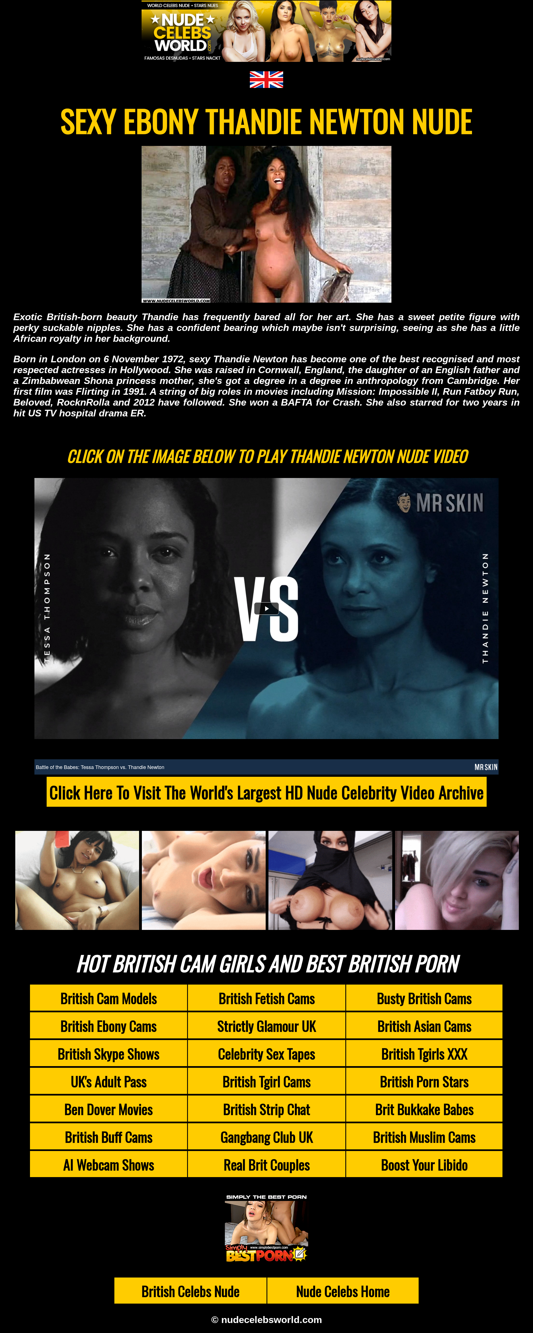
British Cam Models (109, 997)
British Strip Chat (266, 1108)
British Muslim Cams (424, 1136)
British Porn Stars (424, 1081)
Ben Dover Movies (108, 1108)
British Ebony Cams (109, 1025)
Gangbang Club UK (267, 1136)
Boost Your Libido (424, 1164)
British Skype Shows (108, 1053)
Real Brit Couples (267, 1164)
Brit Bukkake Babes (424, 1108)
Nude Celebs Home (343, 1290)
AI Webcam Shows (108, 1164)
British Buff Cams (108, 1136)
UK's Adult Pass (109, 1081)
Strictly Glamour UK (266, 1025)
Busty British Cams (424, 997)
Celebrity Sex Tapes (266, 1053)
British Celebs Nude (191, 1290)
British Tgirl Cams (267, 1081)
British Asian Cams (424, 1025)
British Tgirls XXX (424, 1053)
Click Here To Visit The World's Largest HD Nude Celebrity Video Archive (266, 792)
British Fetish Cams (267, 997)
